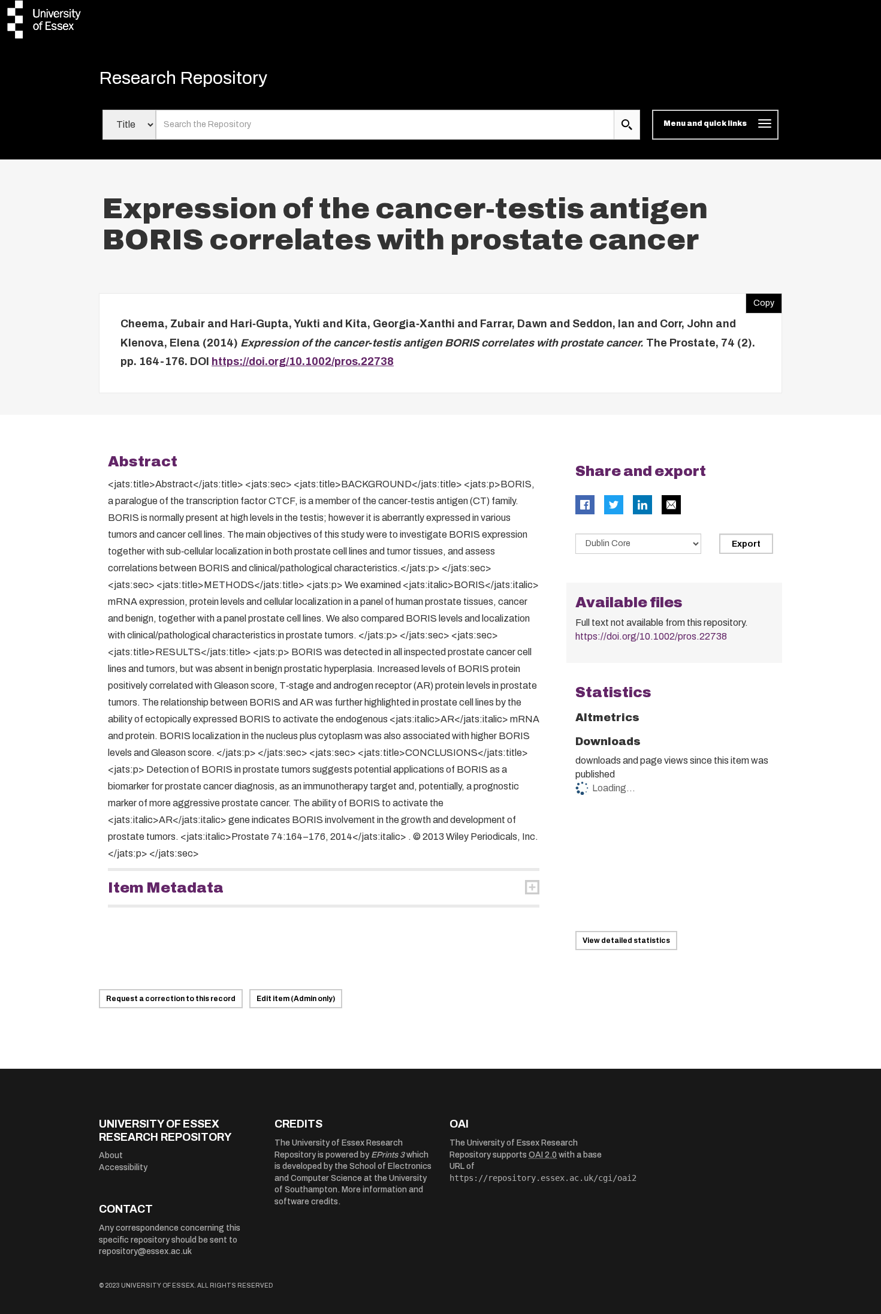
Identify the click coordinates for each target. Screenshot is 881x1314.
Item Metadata (166, 888)
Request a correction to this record (171, 998)
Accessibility (123, 1167)
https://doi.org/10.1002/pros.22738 (303, 361)
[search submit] (627, 125)
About (111, 1155)
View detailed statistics (626, 940)
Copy (760, 300)
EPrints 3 (388, 1154)
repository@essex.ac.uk (145, 1251)
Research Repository (183, 78)
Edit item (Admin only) (296, 998)
